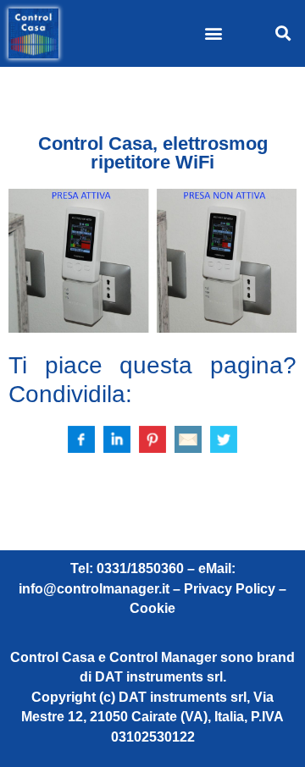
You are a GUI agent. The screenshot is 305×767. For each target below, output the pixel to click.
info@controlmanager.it (94, 589)
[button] (214, 33)
